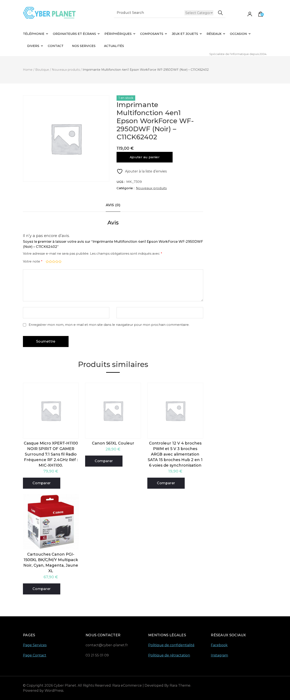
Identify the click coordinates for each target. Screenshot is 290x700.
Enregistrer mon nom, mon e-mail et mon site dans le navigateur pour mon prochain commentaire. (109, 325)
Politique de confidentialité (171, 645)
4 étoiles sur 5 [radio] (56, 261)
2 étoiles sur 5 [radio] (50, 261)
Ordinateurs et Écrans (74, 34)
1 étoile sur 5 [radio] (47, 261)
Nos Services (84, 46)
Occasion (238, 34)
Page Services (34, 645)
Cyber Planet (65, 685)
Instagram (219, 655)
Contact (55, 46)
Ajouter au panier (145, 157)
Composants (151, 34)
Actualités (114, 46)
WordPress (54, 691)
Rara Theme (180, 685)
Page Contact (34, 655)
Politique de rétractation (169, 655)
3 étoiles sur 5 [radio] (53, 261)
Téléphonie (33, 34)
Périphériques (118, 34)
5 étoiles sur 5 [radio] (59, 261)
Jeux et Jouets (185, 34)
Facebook (219, 645)
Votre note (32, 261)
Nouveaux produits (151, 188)
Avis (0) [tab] (113, 205)
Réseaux (214, 34)
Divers (33, 46)
